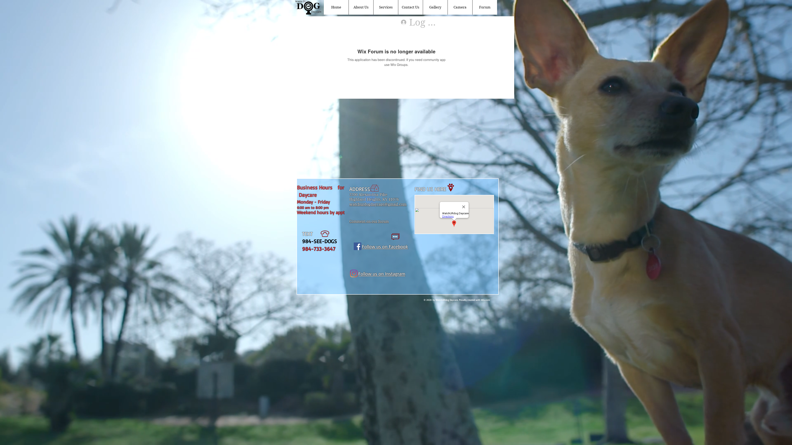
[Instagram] (354, 273)
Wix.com (485, 299)
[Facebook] (357, 246)
